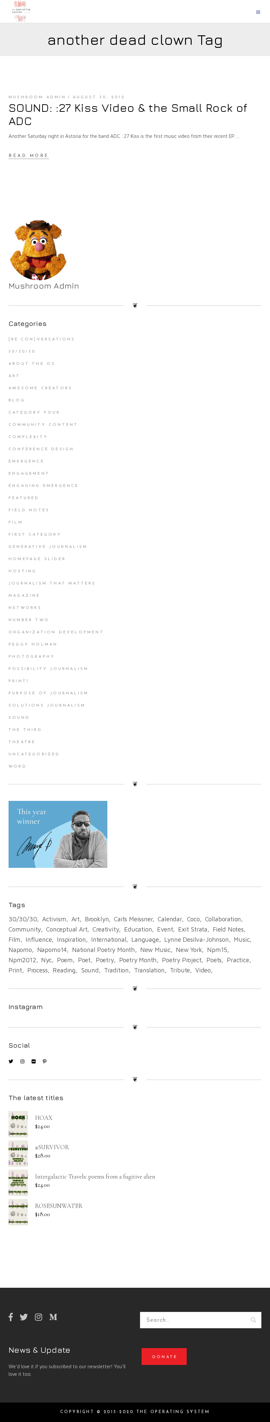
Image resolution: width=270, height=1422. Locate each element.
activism (54, 919)
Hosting (23, 571)
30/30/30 (22, 352)
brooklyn (97, 919)
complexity (28, 437)
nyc (46, 960)
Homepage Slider (37, 559)
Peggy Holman (33, 645)
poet (84, 960)
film (14, 939)
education (138, 929)
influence (39, 939)
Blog (17, 400)
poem (65, 960)
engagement (29, 474)
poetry (105, 960)
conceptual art (66, 929)
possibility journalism (49, 669)
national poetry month (103, 949)
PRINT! (19, 681)
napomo (20, 949)
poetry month (138, 960)
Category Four (35, 413)
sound (90, 970)
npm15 (217, 949)
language (145, 939)
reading (64, 970)
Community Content (43, 425)
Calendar (169, 919)
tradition (116, 970)
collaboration (223, 919)
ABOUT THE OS (32, 364)
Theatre (22, 742)
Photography (32, 657)
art (75, 919)
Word (18, 767)
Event (165, 929)
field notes (228, 929)
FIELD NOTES (29, 510)
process (37, 970)
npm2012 (22, 960)
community (25, 929)
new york (189, 949)
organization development (56, 632)
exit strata (192, 929)
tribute (180, 970)
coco (193, 919)
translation (149, 970)
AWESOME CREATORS (40, 388)
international (108, 939)
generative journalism (48, 547)
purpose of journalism (49, 693)
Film (16, 522)
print (15, 970)
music (242, 939)
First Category (35, 535)
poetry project (181, 960)
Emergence (26, 461)
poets (214, 960)
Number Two (29, 620)
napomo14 (52, 949)
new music (155, 949)
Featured (24, 498)
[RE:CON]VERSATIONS (42, 339)
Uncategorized (34, 754)
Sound (19, 718)
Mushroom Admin (37, 97)
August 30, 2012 (99, 97)
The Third (25, 730)
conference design (41, 449)
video (203, 970)
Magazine (24, 596)
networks (25, 608)
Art (14, 376)
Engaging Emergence (44, 486)
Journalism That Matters (52, 583)
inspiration (71, 939)
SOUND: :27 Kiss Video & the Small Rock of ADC (128, 114)
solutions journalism (47, 706)
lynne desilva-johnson (196, 939)
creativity (106, 929)
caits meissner (133, 919)
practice (238, 960)
